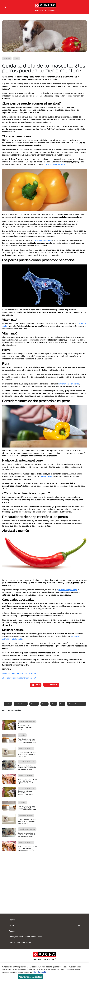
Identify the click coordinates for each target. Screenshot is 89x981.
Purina (12, 931)
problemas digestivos (42, 240)
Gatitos (44, 704)
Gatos (11, 925)
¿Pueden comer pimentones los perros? (19, 673)
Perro (62, 704)
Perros (12, 920)
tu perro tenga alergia (68, 590)
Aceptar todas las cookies (30, 977)
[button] (84, 7)
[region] (44, 972)
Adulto (8, 704)
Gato (53, 704)
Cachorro (34, 704)
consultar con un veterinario (55, 164)
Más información (39, 972)
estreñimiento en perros (68, 384)
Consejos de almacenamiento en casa (25, 937)
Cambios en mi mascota (76, 704)
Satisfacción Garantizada (20, 942)
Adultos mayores (20, 704)
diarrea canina (46, 476)
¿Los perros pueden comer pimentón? (19, 678)
